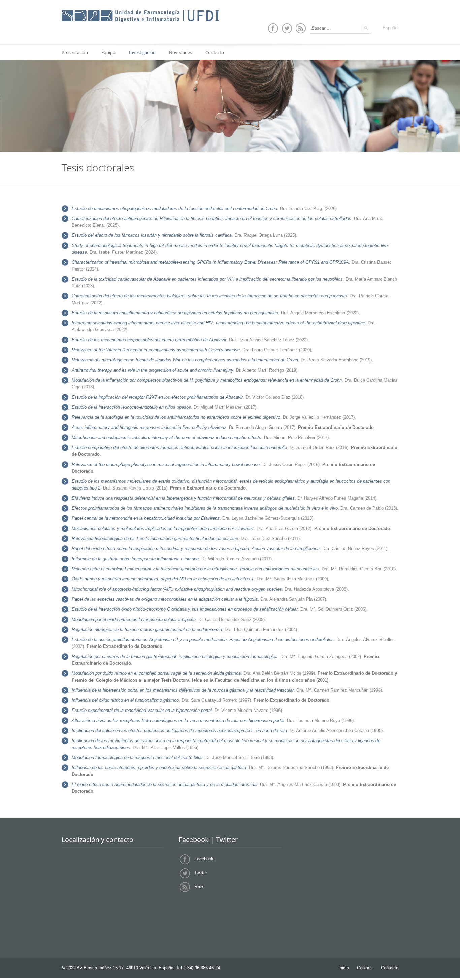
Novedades (180, 52)
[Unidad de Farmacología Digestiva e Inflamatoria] (140, 16)
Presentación (75, 52)
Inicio (343, 967)
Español (390, 27)
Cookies (365, 967)
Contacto (214, 52)
